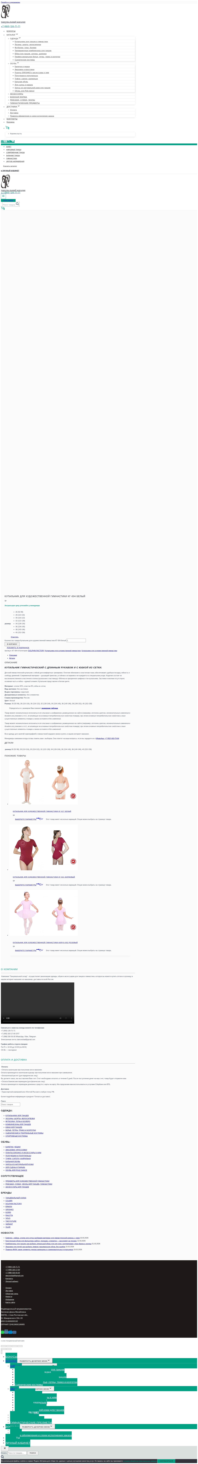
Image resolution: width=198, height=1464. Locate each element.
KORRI (8, 1212)
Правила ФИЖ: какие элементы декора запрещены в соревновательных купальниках (39, 1250)
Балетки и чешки (22, 66)
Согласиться (166, 1461)
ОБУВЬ (14, 1388)
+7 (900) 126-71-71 (13, 1267)
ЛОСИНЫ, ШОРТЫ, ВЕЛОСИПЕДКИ (20, 1119)
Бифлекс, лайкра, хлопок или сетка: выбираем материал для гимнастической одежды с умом (43, 1238)
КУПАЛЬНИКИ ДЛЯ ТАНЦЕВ (17, 1116)
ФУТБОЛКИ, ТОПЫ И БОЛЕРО (18, 1121)
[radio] (20, 611)
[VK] (13, 141)
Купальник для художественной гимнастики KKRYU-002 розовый (45, 942)
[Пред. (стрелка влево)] (3, 1349)
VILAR (8, 1227)
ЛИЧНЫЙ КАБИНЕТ (18, 1443)
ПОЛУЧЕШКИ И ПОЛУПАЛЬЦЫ (18, 1156)
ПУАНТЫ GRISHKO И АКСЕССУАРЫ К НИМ (23, 1153)
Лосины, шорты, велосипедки (28, 44)
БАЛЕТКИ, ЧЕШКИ (13, 1147)
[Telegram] (9, 141)
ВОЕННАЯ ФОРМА (18, 97)
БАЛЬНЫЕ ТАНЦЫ (13, 155)
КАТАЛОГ (11, 1360)
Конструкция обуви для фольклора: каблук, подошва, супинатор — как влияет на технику (41, 1241)
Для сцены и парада (24, 85)
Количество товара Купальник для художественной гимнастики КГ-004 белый (35, 640)
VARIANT (9, 1224)
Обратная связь (12, 1294)
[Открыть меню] (3, 196)
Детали (12, 658)
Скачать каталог (10, 166)
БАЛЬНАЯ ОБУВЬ (13, 1161)
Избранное (10, 1299)
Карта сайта (10, 1302)
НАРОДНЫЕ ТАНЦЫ (13, 149)
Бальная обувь (21, 82)
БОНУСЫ (11, 31)
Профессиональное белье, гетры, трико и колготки (37, 57)
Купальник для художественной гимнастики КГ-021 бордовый (44, 877)
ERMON (9, 1207)
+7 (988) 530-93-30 (13, 1273)
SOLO (8, 1218)
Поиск (3, 1101)
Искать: (4, 1453)
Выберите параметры (25, 819)
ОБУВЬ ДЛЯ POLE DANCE (16, 1170)
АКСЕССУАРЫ (16, 94)
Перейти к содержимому (10, 2)
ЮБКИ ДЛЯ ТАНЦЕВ (14, 1127)
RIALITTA (9, 1215)
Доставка (14, 113)
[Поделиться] (8, 1346)
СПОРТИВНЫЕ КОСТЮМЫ (17, 1136)
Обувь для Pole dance (24, 91)
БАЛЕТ (8, 147)
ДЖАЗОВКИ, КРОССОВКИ (16, 1150)
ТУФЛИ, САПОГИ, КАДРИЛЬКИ (18, 1159)
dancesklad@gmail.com (15, 1276)
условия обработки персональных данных (140, 1461)
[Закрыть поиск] (5, 1448)
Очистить (14, 637)
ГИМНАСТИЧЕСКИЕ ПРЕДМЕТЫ (25, 103)
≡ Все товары (8, 200)
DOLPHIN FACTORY (36, 651)
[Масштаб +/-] (19, 1346)
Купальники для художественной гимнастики (63, 651)
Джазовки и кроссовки (24, 69)
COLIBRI (9, 1201)
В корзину (12, 644)
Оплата (13, 110)
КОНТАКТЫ (12, 119)
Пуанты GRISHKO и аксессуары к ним (32, 73)
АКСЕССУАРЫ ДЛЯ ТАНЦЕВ (17, 1187)
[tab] (70, 655)
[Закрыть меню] (1, 1352)
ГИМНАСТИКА (11, 158)
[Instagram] (5, 141)
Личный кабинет (12, 1281)
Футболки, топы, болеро (25, 48)
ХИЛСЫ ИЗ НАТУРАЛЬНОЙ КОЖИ (20, 1164)
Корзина (10, 122)
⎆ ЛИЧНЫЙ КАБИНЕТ (10, 171)
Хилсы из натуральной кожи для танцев (32, 88)
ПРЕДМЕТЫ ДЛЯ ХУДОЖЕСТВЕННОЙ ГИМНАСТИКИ (27, 1181)
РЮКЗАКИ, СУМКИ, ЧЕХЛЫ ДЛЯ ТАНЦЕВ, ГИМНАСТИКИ (29, 1184)
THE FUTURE (11, 1221)
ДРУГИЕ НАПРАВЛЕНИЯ (15, 161)
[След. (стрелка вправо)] (8, 1349)
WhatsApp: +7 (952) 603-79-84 (107, 738)
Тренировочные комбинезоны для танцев (33, 51)
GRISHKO (10, 1210)
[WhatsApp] (2, 141)
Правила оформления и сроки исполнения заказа (32, 116)
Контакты (9, 1278)
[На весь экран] (14, 1346)
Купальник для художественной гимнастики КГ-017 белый (42, 811)
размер (8, 624)
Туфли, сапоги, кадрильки (26, 79)
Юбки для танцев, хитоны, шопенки (31, 54)
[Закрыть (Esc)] (3, 1346)
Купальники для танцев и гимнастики (31, 42)
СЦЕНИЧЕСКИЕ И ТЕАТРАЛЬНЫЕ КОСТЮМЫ (24, 1133)
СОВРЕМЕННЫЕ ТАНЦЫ (15, 152)
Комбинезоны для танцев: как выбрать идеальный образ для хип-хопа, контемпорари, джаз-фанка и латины (48, 1244)
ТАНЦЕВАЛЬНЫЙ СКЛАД (16, 1198)
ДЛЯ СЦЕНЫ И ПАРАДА (15, 1167)
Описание (13, 655)
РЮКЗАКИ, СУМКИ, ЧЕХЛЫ (22, 100)
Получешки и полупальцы (26, 76)
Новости (9, 1296)
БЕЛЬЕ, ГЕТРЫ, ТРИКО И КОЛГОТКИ (21, 1130)
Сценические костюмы (25, 60)
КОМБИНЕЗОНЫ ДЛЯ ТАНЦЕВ (18, 1124)
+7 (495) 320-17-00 (13, 1270)
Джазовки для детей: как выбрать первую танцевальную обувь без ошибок (35, 1247)
